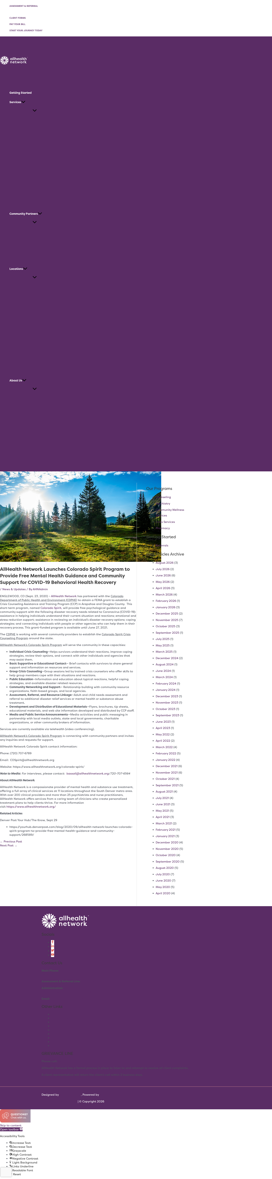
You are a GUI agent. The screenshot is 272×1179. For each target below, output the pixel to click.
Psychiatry (163, 503)
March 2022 (164, 747)
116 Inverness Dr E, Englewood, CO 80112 (69, 992)
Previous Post (11, 841)
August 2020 (165, 868)
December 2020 (167, 842)
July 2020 (163, 874)
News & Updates (14, 589)
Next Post (8, 845)
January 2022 (165, 760)
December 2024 (167, 658)
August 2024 (165, 664)
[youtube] (52, 955)
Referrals (162, 545)
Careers (56, 1022)
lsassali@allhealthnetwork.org (87, 773)
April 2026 (163, 588)
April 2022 (163, 741)
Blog (54, 1030)
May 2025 (163, 645)
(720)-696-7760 (93, 981)
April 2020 (163, 893)
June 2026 (163, 575)
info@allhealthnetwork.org (70, 999)
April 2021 (163, 817)
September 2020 (168, 861)
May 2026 (163, 582)
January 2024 (166, 690)
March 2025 (164, 652)
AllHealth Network (64, 596)
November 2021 (167, 772)
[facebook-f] (52, 942)
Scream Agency (70, 1095)
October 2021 (165, 779)
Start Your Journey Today (25, 30)
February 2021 (166, 830)
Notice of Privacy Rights (67, 1046)
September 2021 (167, 785)
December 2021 (167, 766)
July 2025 (163, 639)
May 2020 (163, 887)
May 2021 (162, 811)
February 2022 (166, 753)
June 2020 (163, 880)
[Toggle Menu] (34, 111)
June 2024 (163, 671)
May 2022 (163, 734)
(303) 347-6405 (69, 1061)
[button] (23, 102)
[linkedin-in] (52, 947)
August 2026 (164, 563)
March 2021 (164, 823)
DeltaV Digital (109, 1095)
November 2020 (167, 849)
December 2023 (167, 696)
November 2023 (167, 702)
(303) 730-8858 (53, 975)
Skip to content (10, 1125)
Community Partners (65, 1038)
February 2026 (166, 601)
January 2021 (165, 836)
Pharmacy (163, 528)
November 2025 (167, 620)
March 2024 (164, 677)
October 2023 (165, 709)
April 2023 (163, 728)
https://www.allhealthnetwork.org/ (31, 807)
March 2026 (164, 594)
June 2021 (163, 804)
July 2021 (162, 798)
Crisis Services (165, 522)
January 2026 (165, 607)
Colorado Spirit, (51, 608)
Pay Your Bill (17, 24)
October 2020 (166, 855)
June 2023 (163, 722)
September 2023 (167, 715)
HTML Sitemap (67, 1101)
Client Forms (17, 17)
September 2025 (167, 633)
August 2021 (164, 791)
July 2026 (163, 569)
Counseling (163, 497)
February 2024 (166, 683)
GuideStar (58, 1042)
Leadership (59, 1034)
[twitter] (52, 951)
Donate (56, 1026)
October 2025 (165, 626)
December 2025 (167, 613)
